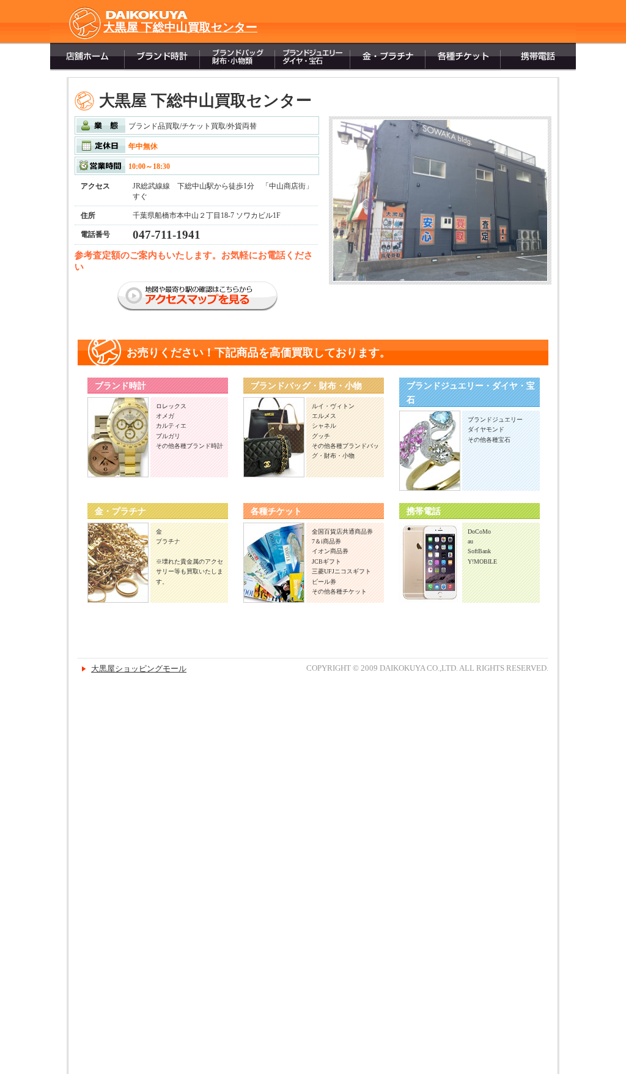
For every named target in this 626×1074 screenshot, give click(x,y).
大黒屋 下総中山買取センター (180, 27)
